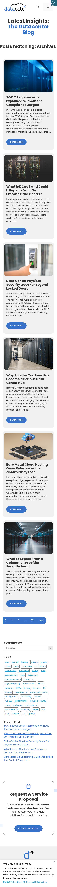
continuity (24, 670)
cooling (35, 670)
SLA (43, 709)
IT (44, 688)
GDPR (40, 683)
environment (29, 683)
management (11, 696)
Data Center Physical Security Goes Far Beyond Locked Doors (26, 743)
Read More (16, 141)
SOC (7, 714)
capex (44, 662)
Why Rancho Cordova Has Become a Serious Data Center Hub (25, 751)
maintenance (21, 692)
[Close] (54, 861)
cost (43, 670)
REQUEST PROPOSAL (28, 828)
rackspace (18, 705)
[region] (28, 873)
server (36, 709)
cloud (16, 666)
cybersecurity (11, 675)
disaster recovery (13, 679)
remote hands (11, 709)
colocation (27, 666)
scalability (25, 709)
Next (41, 620)
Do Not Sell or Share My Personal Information (25, 882)
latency (8, 692)
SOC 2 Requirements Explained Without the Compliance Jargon (26, 727)
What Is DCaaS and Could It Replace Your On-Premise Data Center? (28, 735)
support (15, 714)
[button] (38, 7)
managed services (39, 692)
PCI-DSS (8, 701)
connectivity (10, 670)
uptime (31, 714)
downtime (28, 679)
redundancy (31, 705)
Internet (36, 688)
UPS (23, 714)
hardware (9, 688)
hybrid (27, 688)
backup (24, 662)
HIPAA (18, 688)
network (37, 696)
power (7, 705)
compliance (40, 666)
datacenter (33, 675)
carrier (8, 666)
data (22, 675)
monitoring (26, 696)
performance (21, 701)
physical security (38, 701)
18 (32, 620)
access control (12, 662)
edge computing (12, 683)
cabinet (34, 662)
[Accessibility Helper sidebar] (54, 3)
